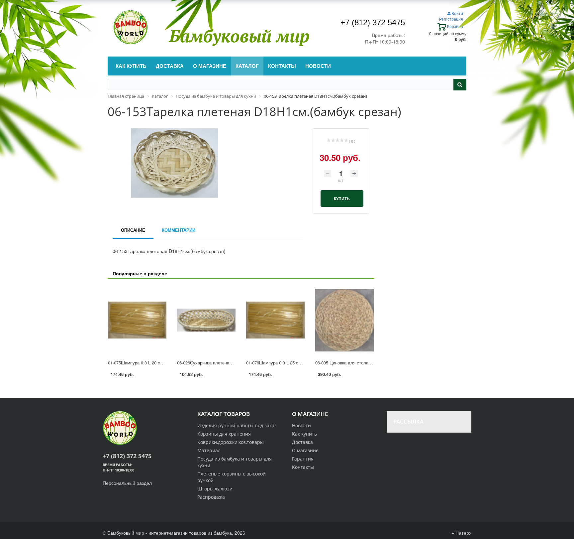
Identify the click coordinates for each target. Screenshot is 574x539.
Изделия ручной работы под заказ (237, 425)
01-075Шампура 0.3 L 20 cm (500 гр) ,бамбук (152, 362)
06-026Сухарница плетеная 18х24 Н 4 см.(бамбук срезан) (234, 362)
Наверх (462, 532)
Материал (209, 450)
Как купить (304, 434)
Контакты (303, 467)
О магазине (305, 450)
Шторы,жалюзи (215, 488)
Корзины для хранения (224, 434)
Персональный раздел (127, 482)
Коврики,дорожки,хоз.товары (230, 442)
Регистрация (451, 19)
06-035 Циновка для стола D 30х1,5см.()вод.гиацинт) (368, 362)
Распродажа (211, 497)
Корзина (454, 26)
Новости (301, 425)
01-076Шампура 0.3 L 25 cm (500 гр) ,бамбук (290, 362)
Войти (456, 13)
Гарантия (303, 459)
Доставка (302, 442)
